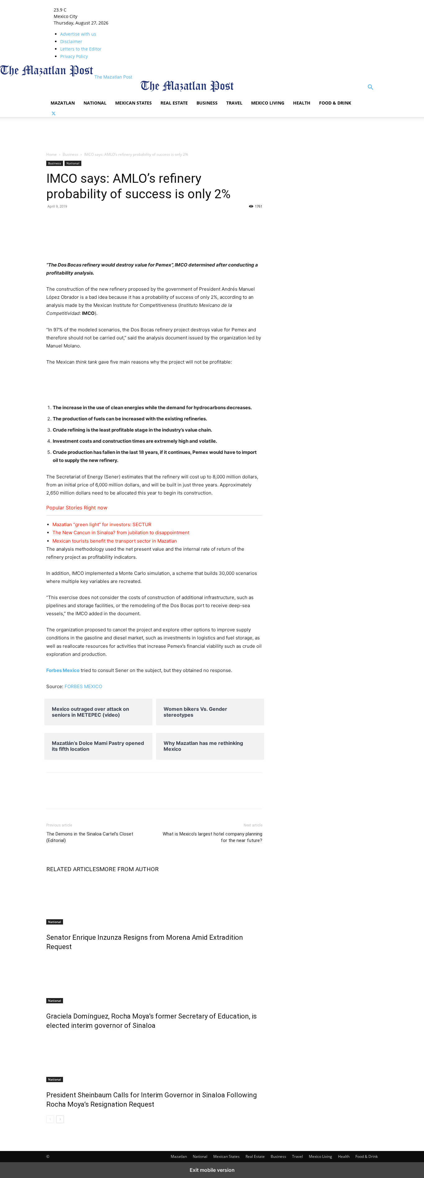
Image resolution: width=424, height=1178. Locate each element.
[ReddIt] (124, 220)
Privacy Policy (74, 56)
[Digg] (166, 220)
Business (207, 103)
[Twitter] (53, 114)
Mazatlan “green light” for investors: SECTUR (101, 524)
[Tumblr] (81, 220)
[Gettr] (224, 220)
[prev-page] (50, 1119)
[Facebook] (52, 220)
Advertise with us (78, 34)
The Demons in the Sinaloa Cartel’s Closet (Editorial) (89, 837)
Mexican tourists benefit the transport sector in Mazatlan (114, 541)
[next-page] (60, 1119)
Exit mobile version (212, 1170)
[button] (370, 88)
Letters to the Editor (80, 49)
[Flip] (195, 220)
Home (51, 154)
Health (301, 103)
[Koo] (238, 220)
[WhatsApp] (138, 220)
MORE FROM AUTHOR (129, 869)
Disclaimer (71, 41)
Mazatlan (63, 103)
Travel (234, 103)
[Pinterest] (152, 220)
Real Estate (174, 103)
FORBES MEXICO (83, 686)
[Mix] (109, 220)
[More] (252, 220)
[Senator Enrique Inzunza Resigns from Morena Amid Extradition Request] (154, 901)
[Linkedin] (95, 220)
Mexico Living (267, 103)
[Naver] (181, 220)
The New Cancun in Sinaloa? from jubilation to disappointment (120, 532)
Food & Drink (335, 103)
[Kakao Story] (209, 220)
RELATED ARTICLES (72, 869)
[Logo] (93, 92)
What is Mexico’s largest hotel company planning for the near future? (212, 837)
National (94, 103)
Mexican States (133, 103)
